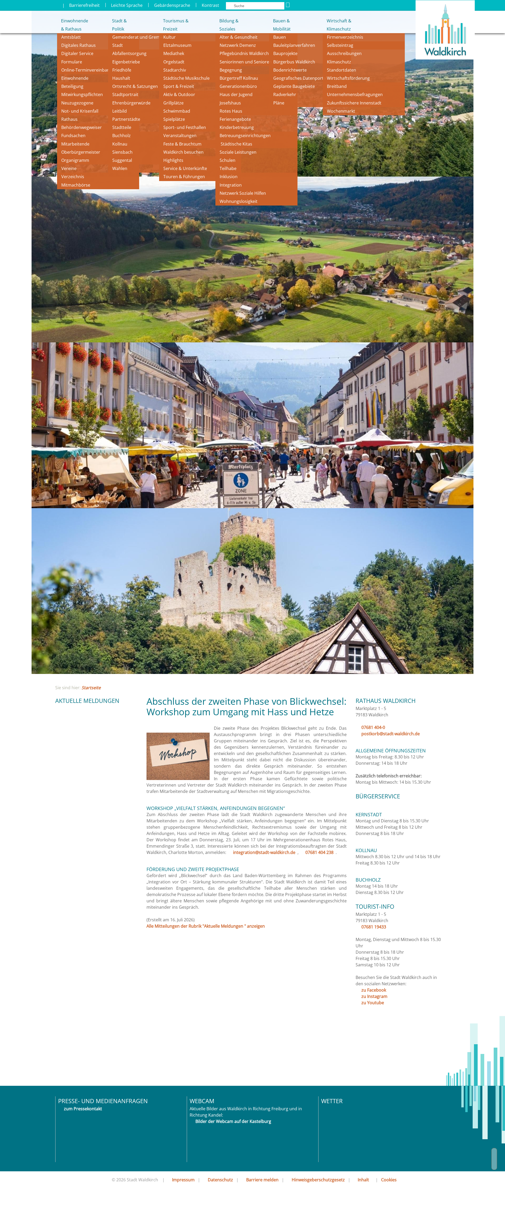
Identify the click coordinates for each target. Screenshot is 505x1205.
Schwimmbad (176, 111)
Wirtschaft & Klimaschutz (339, 25)
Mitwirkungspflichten (82, 94)
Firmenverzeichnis (345, 37)
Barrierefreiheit (84, 5)
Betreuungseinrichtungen (245, 135)
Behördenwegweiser (81, 127)
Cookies (389, 1180)
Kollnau (119, 144)
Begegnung (231, 70)
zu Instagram (374, 996)
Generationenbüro (238, 86)
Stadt (117, 45)
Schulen (227, 160)
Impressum (183, 1180)
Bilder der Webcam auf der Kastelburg (233, 1121)
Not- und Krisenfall (79, 111)
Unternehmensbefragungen (355, 94)
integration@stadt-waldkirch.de (264, 852)
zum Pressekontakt (83, 1109)
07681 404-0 (373, 727)
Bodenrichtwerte (290, 70)
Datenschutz (220, 1180)
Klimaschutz (339, 62)
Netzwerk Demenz (238, 45)
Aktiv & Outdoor (179, 94)
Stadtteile (121, 127)
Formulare (71, 62)
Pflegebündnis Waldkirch (244, 53)
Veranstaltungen (179, 135)
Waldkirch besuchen (183, 152)
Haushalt (121, 78)
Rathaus (69, 119)
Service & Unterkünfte (185, 168)
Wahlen (119, 168)
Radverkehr (284, 94)
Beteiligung (72, 86)
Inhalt (363, 1180)
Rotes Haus (231, 111)
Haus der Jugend (236, 94)
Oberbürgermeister (80, 152)
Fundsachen (73, 135)
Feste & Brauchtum (182, 144)
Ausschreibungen (344, 53)
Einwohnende (74, 78)
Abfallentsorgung (129, 53)
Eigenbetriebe (126, 62)
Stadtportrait (125, 94)
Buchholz (121, 135)
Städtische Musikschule (186, 78)
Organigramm (75, 160)
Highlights (173, 160)
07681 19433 (373, 927)
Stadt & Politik (119, 25)
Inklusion (229, 176)
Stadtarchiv (174, 70)
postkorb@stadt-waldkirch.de (390, 734)
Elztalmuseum (177, 45)
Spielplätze (174, 119)
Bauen (279, 37)
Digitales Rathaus (78, 45)
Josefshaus (230, 103)
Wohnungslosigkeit (238, 201)
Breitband (337, 86)
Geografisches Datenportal (300, 78)
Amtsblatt (71, 37)
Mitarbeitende (75, 144)
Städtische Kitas (236, 144)
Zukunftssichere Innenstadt (354, 103)
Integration (231, 185)
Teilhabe (228, 168)
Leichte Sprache (127, 5)
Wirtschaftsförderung (348, 78)
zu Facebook (373, 990)
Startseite (91, 688)
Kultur (169, 37)
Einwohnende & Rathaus (71, 25)
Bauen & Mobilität (282, 25)
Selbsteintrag (340, 45)
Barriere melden (262, 1180)
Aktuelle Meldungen (87, 700)
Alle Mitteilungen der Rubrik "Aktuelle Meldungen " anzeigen (206, 926)
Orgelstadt (174, 62)
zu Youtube (372, 1003)
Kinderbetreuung (237, 127)
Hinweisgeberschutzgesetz (318, 1180)
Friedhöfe (121, 70)
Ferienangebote (235, 119)
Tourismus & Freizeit (175, 25)
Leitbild (120, 111)
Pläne (278, 103)
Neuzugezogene (77, 103)
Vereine (69, 168)
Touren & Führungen (184, 176)
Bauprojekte (285, 53)
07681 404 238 (319, 852)
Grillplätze (173, 103)
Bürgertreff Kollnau (239, 78)
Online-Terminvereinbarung (89, 70)
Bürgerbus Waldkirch (294, 62)
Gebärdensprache (172, 5)
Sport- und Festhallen (184, 127)
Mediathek (173, 53)
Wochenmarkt (341, 111)
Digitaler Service (77, 53)
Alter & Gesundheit (238, 37)
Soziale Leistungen (238, 152)
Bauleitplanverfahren (294, 45)
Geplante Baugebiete (294, 86)
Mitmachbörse (75, 185)
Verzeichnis (72, 176)
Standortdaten (341, 70)
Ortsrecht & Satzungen (135, 86)
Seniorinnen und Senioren (246, 62)
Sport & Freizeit (178, 86)
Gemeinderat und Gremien (139, 37)
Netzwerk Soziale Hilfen (243, 193)
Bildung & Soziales (229, 25)
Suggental (122, 160)
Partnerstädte (126, 119)
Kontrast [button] (210, 5)
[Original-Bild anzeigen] (178, 778)
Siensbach (122, 152)
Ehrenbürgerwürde (131, 103)
